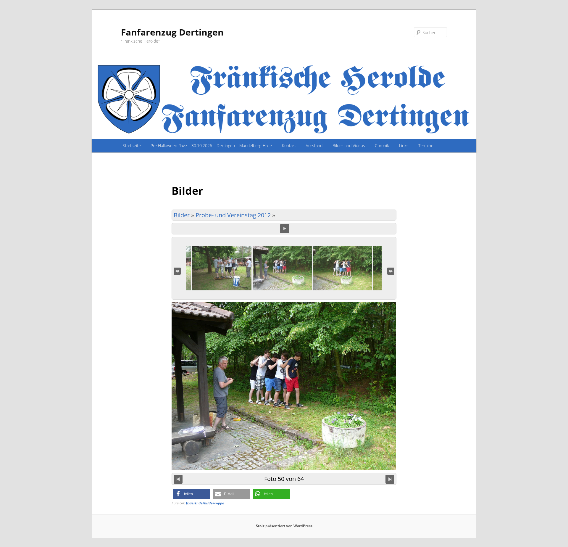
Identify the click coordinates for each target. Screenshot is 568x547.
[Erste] (177, 270)
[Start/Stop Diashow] (284, 228)
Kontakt (289, 145)
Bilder (182, 215)
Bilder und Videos (349, 145)
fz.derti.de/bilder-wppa (205, 503)
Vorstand (314, 145)
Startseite (132, 145)
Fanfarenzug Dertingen (172, 32)
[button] (191, 494)
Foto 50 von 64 (284, 478)
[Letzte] (390, 270)
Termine (425, 145)
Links (404, 145)
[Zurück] (178, 479)
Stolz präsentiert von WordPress (284, 525)
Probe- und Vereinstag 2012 (233, 215)
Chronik (382, 145)
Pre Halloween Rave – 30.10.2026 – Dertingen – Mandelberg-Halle (211, 145)
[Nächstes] (389, 479)
